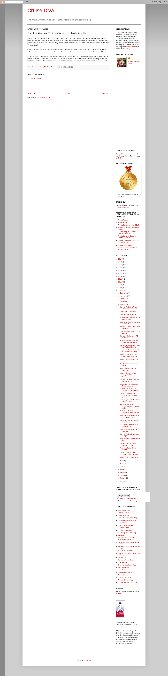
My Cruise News (123, 528)
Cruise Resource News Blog (127, 518)
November (123, 296)
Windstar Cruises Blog (125, 580)
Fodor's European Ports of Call (128, 240)
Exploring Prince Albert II (128, 315)
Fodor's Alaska (123, 220)
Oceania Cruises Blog (125, 530)
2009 (120, 288)
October (123, 299)
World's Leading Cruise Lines (127, 582)
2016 (120, 268)
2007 (120, 482)
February (123, 475)
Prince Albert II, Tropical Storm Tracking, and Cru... (130, 318)
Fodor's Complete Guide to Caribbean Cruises (127, 232)
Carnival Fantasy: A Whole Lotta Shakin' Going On (128, 308)
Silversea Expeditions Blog (127, 565)
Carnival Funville (123, 513)
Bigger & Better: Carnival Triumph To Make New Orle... (128, 375)
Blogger (88, 660)
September (124, 302)
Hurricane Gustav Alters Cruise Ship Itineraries (130, 327)
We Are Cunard (123, 575)
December (123, 293)
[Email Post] (58, 67)
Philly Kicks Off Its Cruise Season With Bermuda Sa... (130, 412)
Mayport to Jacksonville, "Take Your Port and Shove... (130, 346)
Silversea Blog (123, 562)
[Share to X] (67, 67)
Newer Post (32, 94)
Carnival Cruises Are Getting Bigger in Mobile (129, 380)
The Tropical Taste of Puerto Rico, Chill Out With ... (129, 425)
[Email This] (62, 67)
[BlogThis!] (65, 67)
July (121, 461)
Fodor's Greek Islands (125, 245)
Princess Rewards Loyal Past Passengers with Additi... (129, 341)
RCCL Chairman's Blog (125, 551)
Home (68, 94)
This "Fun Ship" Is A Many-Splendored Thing (128, 444)
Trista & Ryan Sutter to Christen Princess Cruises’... (130, 400)
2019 (120, 259)
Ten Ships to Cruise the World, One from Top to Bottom (130, 350)
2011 (120, 282)
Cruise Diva (40, 10)
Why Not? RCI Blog (124, 577)
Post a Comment (36, 78)
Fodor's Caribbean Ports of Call (128, 225)
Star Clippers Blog (124, 567)
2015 (120, 270)
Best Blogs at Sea (124, 510)
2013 (120, 276)
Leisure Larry (122, 523)
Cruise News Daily (124, 515)
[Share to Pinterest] (72, 67)
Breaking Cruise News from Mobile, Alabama (129, 385)
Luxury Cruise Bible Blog (126, 525)
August (122, 304)
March (122, 472)
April (121, 469)
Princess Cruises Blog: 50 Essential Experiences (126, 538)
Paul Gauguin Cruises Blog (127, 533)
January (123, 478)
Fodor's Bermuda (123, 222)
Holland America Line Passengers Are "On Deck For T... (129, 406)
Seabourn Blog (123, 557)
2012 (120, 279)
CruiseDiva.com (130, 47)
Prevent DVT (122, 535)
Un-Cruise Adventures (125, 572)
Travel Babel (122, 570)
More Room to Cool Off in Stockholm (128, 369)
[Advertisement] (68, 86)
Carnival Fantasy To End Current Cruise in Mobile (129, 453)
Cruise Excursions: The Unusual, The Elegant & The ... (130, 395)
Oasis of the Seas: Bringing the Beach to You (130, 323)
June (122, 464)
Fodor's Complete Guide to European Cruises (127, 237)
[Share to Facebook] (69, 67)
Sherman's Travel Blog (125, 560)
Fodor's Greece (123, 243)
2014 (120, 273)
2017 (120, 265)
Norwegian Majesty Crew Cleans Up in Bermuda (128, 355)
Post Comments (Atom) (44, 97)
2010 (120, 285)
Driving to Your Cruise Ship (129, 457)
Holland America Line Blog (127, 520)
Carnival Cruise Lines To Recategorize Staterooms (129, 389)
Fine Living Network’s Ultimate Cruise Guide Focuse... (130, 416)
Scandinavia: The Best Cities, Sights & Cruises (127, 248)
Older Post (104, 94)
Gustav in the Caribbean (128, 312)
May (121, 467)
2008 (120, 290)
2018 (120, 262)
